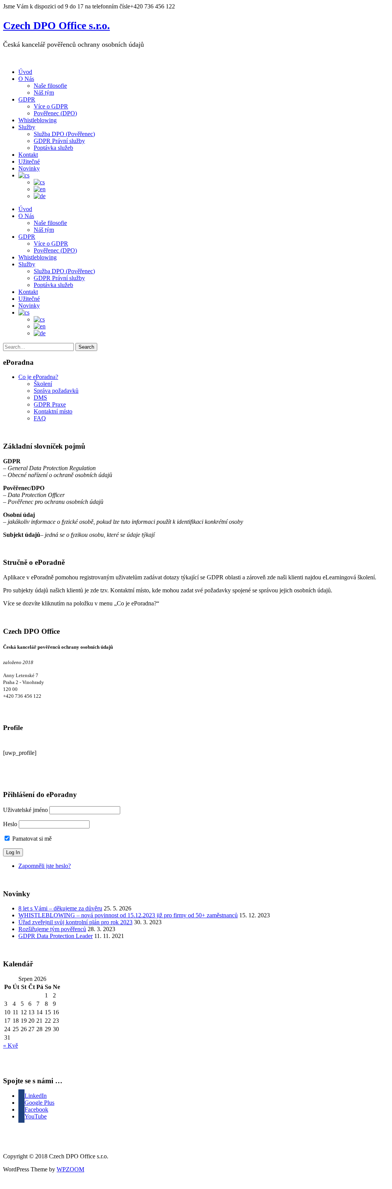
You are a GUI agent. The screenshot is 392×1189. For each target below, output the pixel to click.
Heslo (10, 824)
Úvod (25, 72)
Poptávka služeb (53, 147)
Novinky (29, 168)
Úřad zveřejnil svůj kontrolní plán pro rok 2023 (75, 922)
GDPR (26, 99)
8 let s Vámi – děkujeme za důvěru (60, 908)
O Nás (26, 78)
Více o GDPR (51, 106)
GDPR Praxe (50, 404)
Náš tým (44, 92)
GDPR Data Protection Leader (55, 936)
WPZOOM (70, 1169)
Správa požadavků (56, 390)
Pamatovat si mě (31, 838)
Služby (26, 127)
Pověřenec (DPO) (55, 113)
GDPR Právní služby (59, 141)
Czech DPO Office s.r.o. (56, 25)
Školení (43, 383)
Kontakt (28, 154)
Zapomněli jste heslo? (44, 866)
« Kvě (10, 1045)
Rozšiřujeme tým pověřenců (52, 929)
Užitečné (29, 161)
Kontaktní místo (53, 411)
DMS (40, 397)
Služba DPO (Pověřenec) (64, 134)
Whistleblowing (37, 120)
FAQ (40, 418)
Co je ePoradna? (38, 377)
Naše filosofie (50, 85)
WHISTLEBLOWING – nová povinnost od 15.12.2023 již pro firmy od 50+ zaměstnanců (128, 915)
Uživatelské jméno (25, 810)
